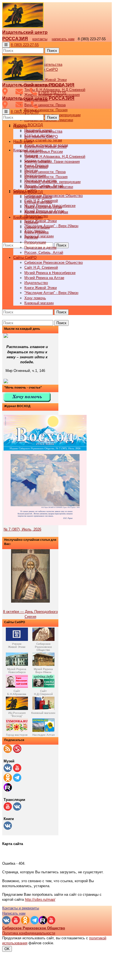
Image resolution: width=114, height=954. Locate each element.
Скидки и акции (37, 227)
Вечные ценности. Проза (45, 105)
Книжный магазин (39, 236)
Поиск (52, 51)
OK (7, 949)
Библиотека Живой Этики (45, 80)
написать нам (63, 39)
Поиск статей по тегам (43, 140)
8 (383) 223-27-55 (25, 45)
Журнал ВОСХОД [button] (28, 125)
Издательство (36, 283)
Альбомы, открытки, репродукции (52, 182)
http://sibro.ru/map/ (40, 899)
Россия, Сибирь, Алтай (43, 252)
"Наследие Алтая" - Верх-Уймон (51, 226)
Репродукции (35, 242)
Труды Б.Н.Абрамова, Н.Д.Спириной (54, 156)
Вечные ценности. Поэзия (46, 110)
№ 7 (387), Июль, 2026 (22, 529)
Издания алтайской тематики (48, 187)
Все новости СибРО (41, 137)
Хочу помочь (35, 298)
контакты (39, 39)
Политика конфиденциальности (28, 933)
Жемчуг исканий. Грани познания (52, 161)
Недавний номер (38, 197)
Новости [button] (20, 126)
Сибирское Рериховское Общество (53, 196)
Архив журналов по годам (46, 212)
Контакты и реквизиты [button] (20, 908)
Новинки (31, 222)
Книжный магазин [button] (28, 217)
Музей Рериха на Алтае (44, 278)
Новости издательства (43, 131)
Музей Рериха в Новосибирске (50, 273)
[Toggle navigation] (6, 45)
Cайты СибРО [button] (25, 257)
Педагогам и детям (40, 247)
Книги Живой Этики (40, 221)
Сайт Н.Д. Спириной (41, 267)
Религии (31, 237)
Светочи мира (36, 167)
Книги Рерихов (36, 232)
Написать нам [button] (13, 913)
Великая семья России (43, 151)
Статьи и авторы (38, 202)
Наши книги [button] (22, 141)
